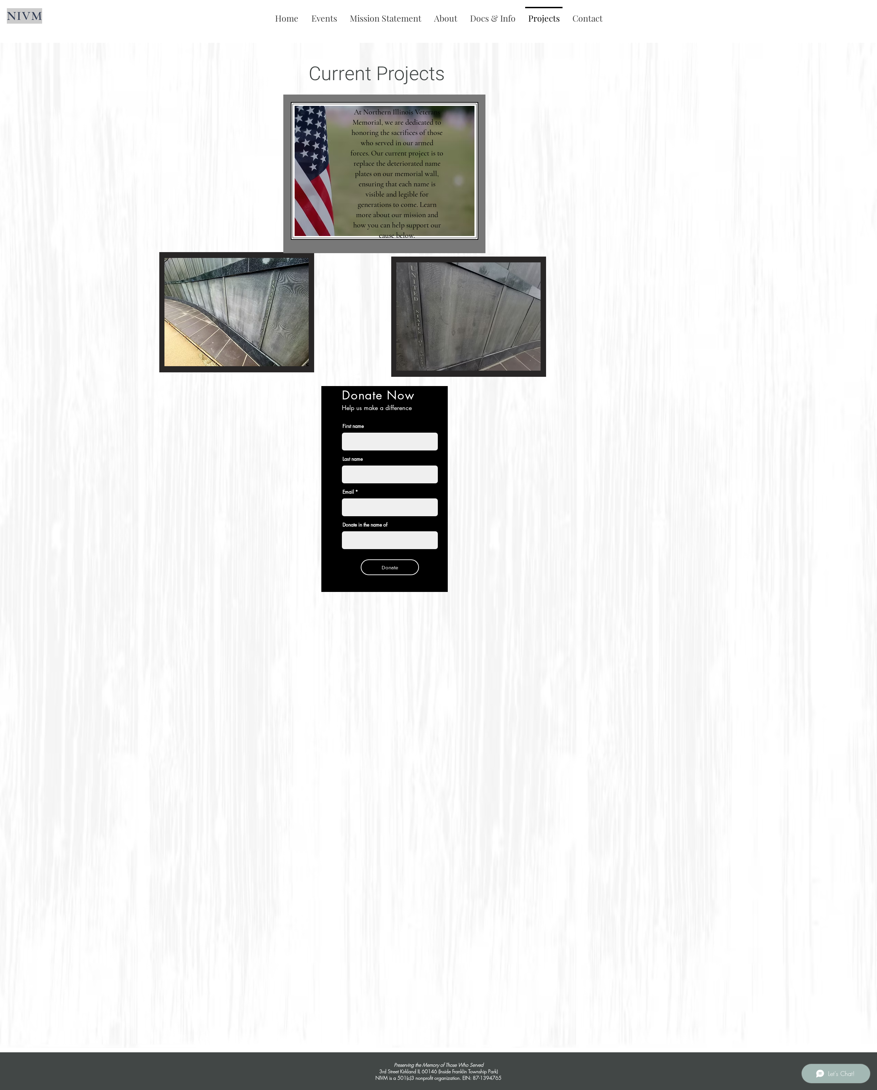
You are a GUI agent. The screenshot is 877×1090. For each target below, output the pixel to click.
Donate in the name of (365, 524)
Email (348, 492)
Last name (353, 459)
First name (353, 426)
